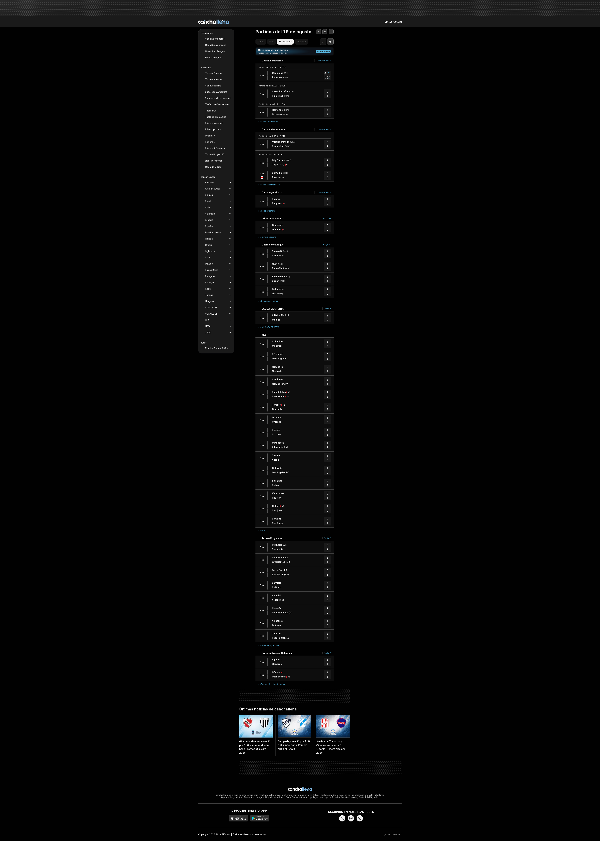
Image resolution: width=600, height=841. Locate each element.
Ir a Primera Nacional (267, 237)
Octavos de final (323, 60)
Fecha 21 (327, 218)
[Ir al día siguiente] (331, 31)
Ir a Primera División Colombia (271, 684)
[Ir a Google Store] (259, 818)
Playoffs (327, 244)
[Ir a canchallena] (213, 22)
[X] (342, 818)
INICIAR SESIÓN (393, 22)
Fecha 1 (327, 309)
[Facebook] (360, 818)
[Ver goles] (330, 41)
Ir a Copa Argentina (266, 211)
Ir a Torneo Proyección (268, 645)
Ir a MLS (261, 530)
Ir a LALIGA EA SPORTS (268, 327)
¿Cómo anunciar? (393, 834)
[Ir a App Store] (238, 818)
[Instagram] (351, 818)
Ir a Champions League (268, 301)
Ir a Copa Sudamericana (269, 185)
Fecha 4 (327, 653)
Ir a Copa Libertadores (268, 122)
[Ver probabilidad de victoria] (323, 41)
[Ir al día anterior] (318, 31)
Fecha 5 (327, 538)
